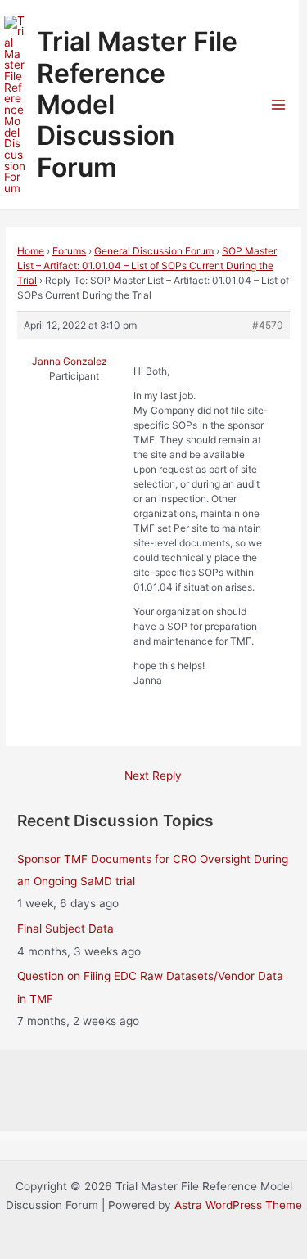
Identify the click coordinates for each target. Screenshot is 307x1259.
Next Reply (153, 775)
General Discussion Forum (154, 251)
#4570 (267, 325)
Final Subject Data (65, 928)
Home (30, 251)
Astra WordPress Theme (238, 1205)
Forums (69, 251)
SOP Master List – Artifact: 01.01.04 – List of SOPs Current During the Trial (147, 265)
